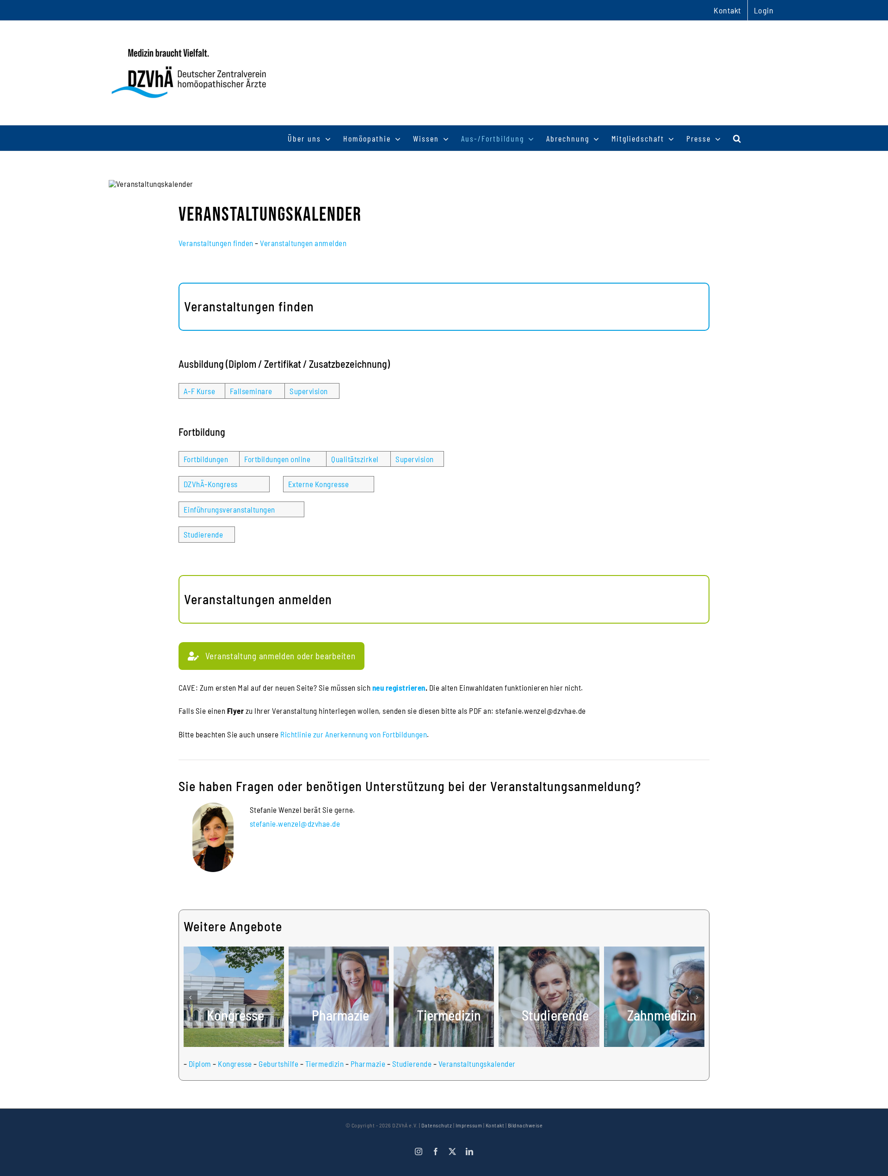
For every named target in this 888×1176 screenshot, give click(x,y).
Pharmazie (368, 1063)
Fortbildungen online (277, 459)
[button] (737, 138)
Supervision (309, 391)
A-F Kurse (200, 391)
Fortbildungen (206, 459)
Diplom (200, 1063)
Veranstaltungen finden (216, 243)
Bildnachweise (525, 1125)
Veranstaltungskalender (477, 1063)
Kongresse (235, 1063)
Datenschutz (436, 1125)
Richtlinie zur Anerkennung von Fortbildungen (353, 734)
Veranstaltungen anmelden (303, 243)
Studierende (203, 534)
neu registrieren (399, 687)
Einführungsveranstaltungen (229, 509)
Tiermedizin (324, 1063)
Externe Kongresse (318, 484)
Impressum (469, 1125)
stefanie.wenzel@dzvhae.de (295, 823)
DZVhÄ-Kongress (211, 484)
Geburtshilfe (278, 1063)
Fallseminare (251, 391)
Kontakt (495, 1125)
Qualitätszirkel (355, 459)
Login (764, 10)
